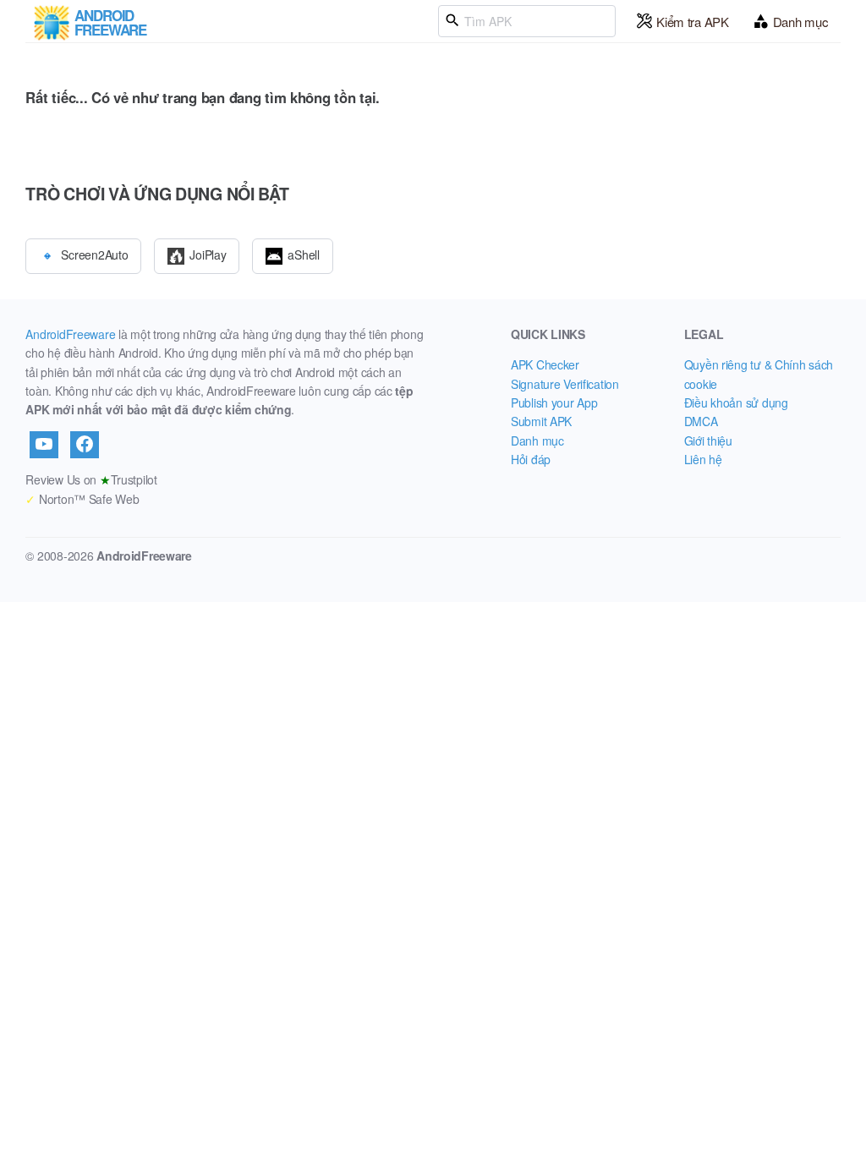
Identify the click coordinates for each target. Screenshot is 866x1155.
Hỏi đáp (531, 459)
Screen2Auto (94, 253)
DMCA (701, 421)
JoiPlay (207, 253)
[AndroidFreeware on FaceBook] (84, 444)
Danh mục (801, 21)
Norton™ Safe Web (82, 498)
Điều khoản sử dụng (736, 402)
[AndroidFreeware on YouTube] (44, 444)
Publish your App (554, 402)
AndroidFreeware (70, 334)
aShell (303, 253)
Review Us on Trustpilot (90, 479)
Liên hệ (703, 459)
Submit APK (541, 421)
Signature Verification (565, 383)
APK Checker (545, 364)
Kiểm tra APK (692, 21)
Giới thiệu (708, 440)
